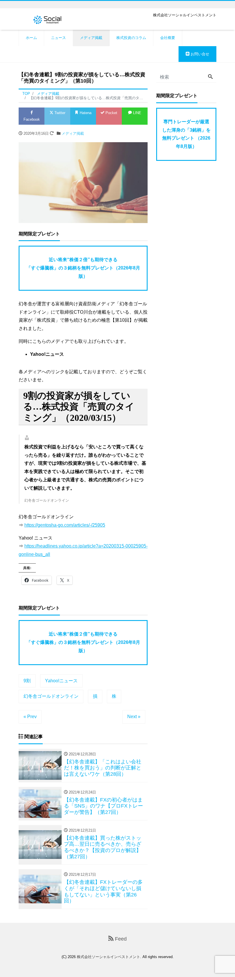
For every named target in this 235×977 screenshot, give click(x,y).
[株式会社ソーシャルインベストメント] (47, 19)
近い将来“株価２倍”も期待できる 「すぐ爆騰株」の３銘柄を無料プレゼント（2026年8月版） (83, 268)
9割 (27, 680)
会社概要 (167, 38)
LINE (136, 113)
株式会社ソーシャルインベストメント (108, 957)
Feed (120, 939)
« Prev (30, 716)
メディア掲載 (91, 38)
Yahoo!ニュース (61, 680)
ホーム (31, 38)
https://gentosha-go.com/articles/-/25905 (64, 525)
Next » (133, 716)
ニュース (58, 38)
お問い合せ (199, 54)
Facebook (31, 119)
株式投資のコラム (131, 38)
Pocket (110, 113)
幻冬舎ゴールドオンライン (51, 696)
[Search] (210, 77)
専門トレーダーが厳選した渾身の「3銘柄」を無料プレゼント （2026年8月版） (186, 134)
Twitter (59, 113)
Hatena (85, 113)
